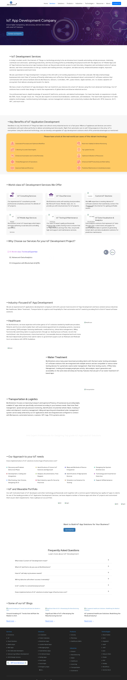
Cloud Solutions (12, 641)
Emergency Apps (44, 667)
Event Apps (42, 660)
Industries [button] (79, 3)
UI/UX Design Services (14, 657)
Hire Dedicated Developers (15, 651)
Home (46, 3)
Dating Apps (43, 657)
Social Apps (42, 663)
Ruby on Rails (107, 654)
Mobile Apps (11, 644)
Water (73, 658)
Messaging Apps (44, 647)
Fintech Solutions (44, 638)
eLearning (74, 664)
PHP (104, 660)
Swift (104, 644)
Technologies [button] (89, 3)
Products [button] (70, 3)
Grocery (73, 635)
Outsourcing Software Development (18, 654)
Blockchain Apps (44, 641)
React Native (106, 635)
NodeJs (105, 663)
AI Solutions (42, 635)
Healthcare (74, 661)
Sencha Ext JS (107, 670)
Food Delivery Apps (45, 651)
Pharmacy (74, 638)
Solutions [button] (61, 3)
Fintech (73, 651)
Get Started (69, 530)
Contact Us (116, 3)
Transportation (75, 667)
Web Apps (11, 647)
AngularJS (106, 641)
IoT (8, 638)
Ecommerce (74, 670)
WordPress (106, 667)
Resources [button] (100, 3)
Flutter (105, 657)
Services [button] (52, 3)
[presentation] (106, 252)
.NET (104, 647)
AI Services (11, 635)
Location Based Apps (45, 644)
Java (104, 651)
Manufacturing (75, 654)
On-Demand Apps (44, 654)
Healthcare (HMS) (76, 641)
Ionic (104, 638)
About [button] (108, 3)
